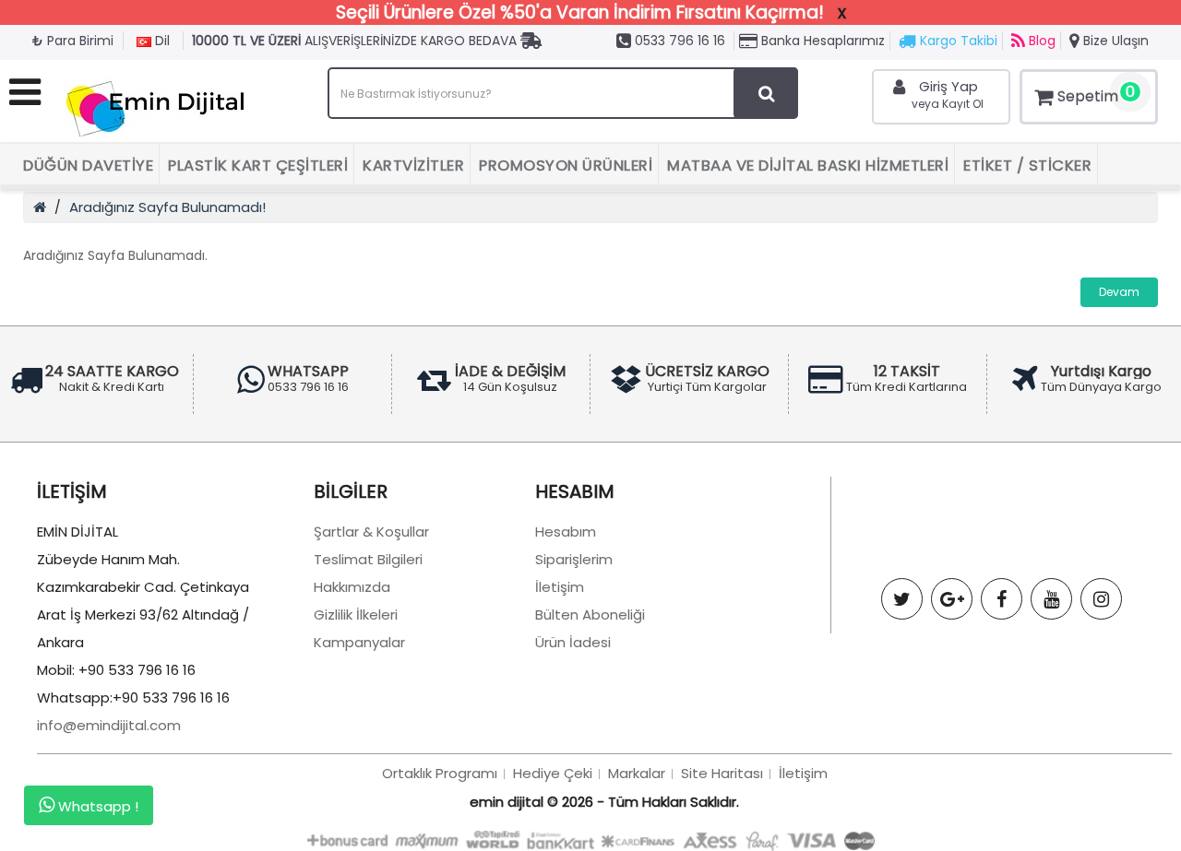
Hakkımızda (352, 587)
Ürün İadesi (573, 642)
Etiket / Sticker (1027, 165)
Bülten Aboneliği (590, 614)
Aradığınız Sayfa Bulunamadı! (167, 207)
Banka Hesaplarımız (821, 40)
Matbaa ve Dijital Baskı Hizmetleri (807, 165)
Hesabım (565, 531)
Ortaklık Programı (439, 773)
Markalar (636, 773)
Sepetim (1096, 94)
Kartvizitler (413, 165)
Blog (1040, 40)
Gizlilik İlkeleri (356, 614)
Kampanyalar (359, 642)
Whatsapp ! (96, 806)
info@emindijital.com (109, 725)
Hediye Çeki (552, 773)
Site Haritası (722, 773)
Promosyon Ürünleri (565, 165)
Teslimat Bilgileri (368, 559)
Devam (1119, 292)
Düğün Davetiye (88, 165)
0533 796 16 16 (678, 40)
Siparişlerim (574, 559)
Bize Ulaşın (1114, 40)
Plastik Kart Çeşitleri (258, 165)
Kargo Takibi (956, 40)
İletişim (559, 587)
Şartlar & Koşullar (371, 531)
